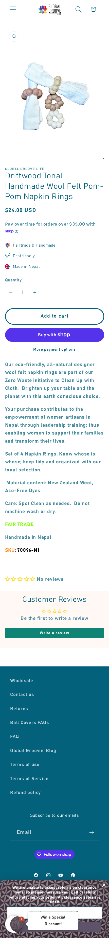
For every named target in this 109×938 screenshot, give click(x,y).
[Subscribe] (91, 832)
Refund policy (25, 792)
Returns (19, 709)
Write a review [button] (54, 633)
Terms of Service (29, 779)
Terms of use (24, 764)
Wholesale (21, 681)
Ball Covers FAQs (29, 722)
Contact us (22, 694)
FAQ (14, 736)
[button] (13, 9)
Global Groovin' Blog (33, 751)
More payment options (54, 349)
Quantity (13, 280)
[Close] (104, 885)
